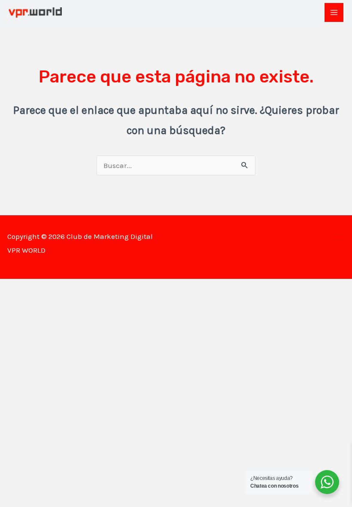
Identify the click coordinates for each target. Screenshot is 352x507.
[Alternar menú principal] (334, 12)
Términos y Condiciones (305, 236)
